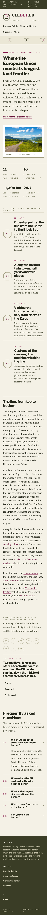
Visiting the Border (11, 881)
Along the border (11, 580)
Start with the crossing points (17, 117)
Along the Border (28, 26)
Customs (7, 32)
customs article (27, 595)
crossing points (10, 544)
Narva (8, 683)
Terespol (9, 689)
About (16, 32)
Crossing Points (10, 26)
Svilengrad (10, 695)
